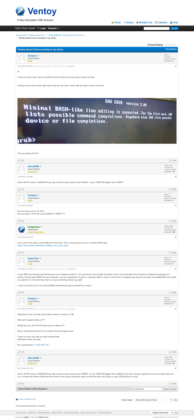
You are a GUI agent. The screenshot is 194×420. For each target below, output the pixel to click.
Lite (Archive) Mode (71, 413)
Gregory (32, 56)
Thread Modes (171, 49)
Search (130, 22)
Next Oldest (25, 389)
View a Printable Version (27, 399)
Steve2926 (33, 166)
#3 (176, 205)
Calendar (162, 22)
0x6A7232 (33, 258)
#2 (176, 177)
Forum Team (21, 413)
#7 (176, 368)
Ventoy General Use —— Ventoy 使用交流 (45, 35)
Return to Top (57, 413)
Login (43, 28)
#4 (176, 237)
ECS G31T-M (42, 345)
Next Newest (39, 389)
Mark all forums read (89, 413)
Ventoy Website (44, 413)
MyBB (26, 417)
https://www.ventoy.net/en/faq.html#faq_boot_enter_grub (42, 245)
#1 (176, 66)
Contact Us (32, 413)
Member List (145, 22)
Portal (117, 22)
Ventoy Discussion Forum (72, 35)
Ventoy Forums (21, 35)
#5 (176, 269)
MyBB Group (43, 417)
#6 (176, 309)
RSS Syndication (104, 413)
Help (175, 22)
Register (52, 28)
